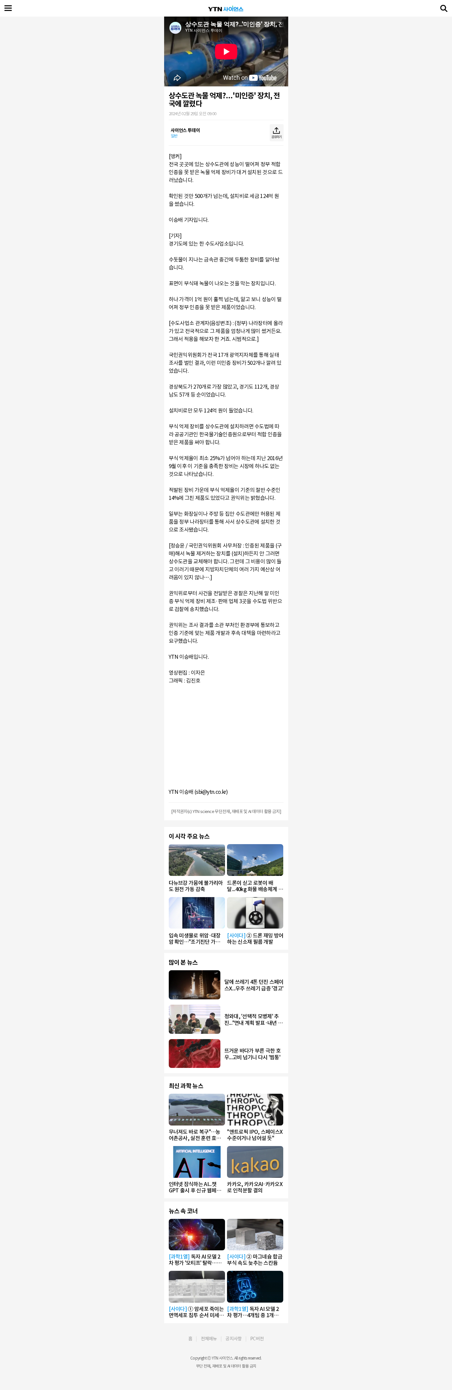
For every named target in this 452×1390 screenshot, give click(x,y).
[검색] (443, 8)
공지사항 (233, 1339)
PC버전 (257, 1339)
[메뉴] (8, 8)
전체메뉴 (209, 1339)
